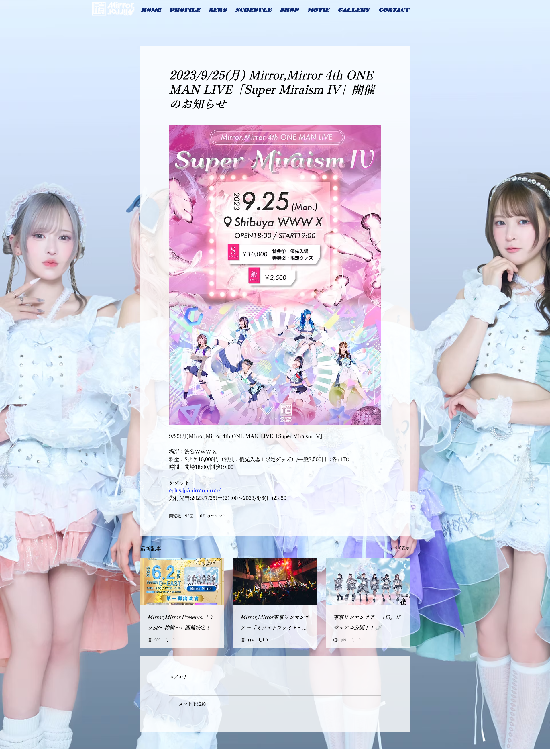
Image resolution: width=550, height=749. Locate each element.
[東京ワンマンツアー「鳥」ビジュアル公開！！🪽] (368, 581)
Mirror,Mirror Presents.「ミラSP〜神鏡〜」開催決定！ (180, 622)
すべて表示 (400, 548)
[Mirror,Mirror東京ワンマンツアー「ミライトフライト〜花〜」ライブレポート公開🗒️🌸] (275, 581)
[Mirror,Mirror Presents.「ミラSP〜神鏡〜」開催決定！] (182, 581)
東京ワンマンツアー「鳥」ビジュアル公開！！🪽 (366, 622)
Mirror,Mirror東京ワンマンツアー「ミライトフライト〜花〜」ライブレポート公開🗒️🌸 (274, 624)
